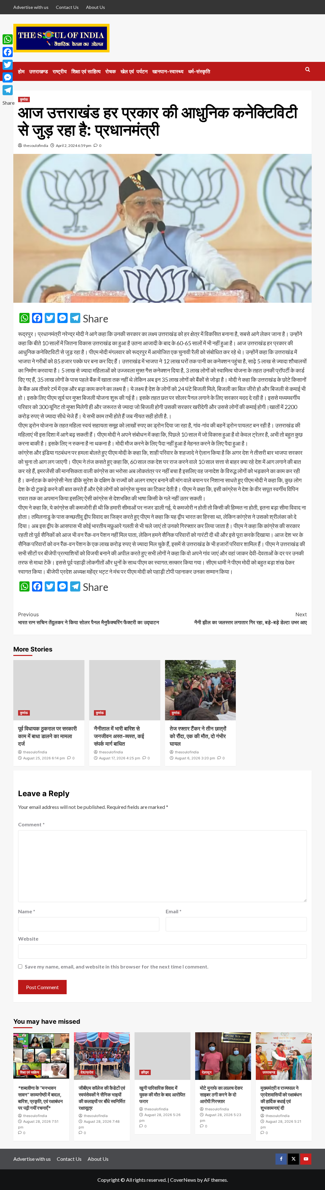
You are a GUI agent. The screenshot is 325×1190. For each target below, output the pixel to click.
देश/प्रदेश (87, 1072)
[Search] (308, 69)
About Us (95, 7)
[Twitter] (8, 64)
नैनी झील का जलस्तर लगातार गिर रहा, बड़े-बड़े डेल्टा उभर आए (250, 618)
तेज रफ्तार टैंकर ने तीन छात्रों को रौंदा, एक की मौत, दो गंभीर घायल (198, 736)
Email (174, 911)
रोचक (110, 71)
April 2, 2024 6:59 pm (73, 145)
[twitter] (293, 1159)
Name (26, 911)
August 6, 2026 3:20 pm (195, 758)
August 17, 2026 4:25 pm (119, 758)
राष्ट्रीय (60, 71)
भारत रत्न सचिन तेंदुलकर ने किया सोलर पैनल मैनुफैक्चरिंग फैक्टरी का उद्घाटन (88, 618)
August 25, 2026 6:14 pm (44, 758)
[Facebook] (8, 52)
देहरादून (206, 1072)
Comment (31, 824)
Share (95, 319)
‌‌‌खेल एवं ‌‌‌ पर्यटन (134, 71)
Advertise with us (31, 7)
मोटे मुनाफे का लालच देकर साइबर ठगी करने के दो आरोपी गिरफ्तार (221, 1094)
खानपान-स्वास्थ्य (167, 71)
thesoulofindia (35, 145)
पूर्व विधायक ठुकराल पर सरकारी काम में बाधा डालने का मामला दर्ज (47, 736)
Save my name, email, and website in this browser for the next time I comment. (117, 966)
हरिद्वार (145, 1072)
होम (21, 71)
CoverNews (183, 1180)
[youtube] (305, 1159)
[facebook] (281, 1159)
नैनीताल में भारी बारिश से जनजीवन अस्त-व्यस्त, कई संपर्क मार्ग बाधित (119, 736)
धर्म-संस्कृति (199, 71)
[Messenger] (8, 77)
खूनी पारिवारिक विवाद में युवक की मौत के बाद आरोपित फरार (162, 1094)
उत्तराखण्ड (38, 71)
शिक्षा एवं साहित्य (86, 71)
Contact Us (67, 7)
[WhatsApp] (8, 39)
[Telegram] (8, 90)
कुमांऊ (24, 99)
